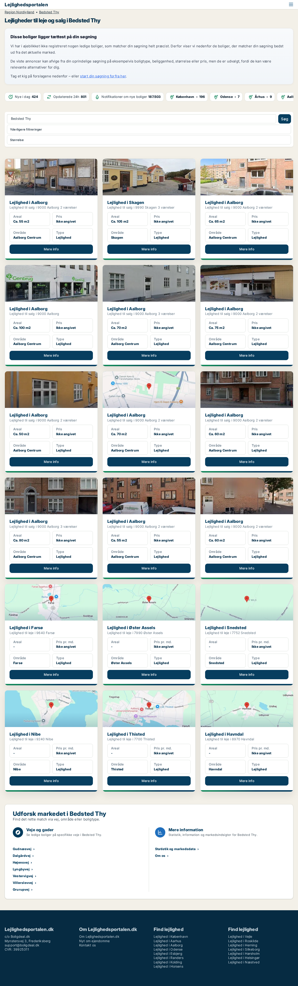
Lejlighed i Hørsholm (244, 953)
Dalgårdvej (21, 856)
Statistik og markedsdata (175, 849)
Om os (160, 856)
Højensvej (21, 862)
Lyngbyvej (21, 869)
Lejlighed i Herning (242, 945)
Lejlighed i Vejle (240, 936)
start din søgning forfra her (103, 76)
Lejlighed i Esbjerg (168, 953)
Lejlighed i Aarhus (167, 941)
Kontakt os (87, 945)
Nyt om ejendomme (94, 941)
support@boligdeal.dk (22, 945)
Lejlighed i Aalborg (168, 945)
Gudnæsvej (22, 849)
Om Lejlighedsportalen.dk (99, 936)
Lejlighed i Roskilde (243, 941)
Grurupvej (21, 889)
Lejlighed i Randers (168, 958)
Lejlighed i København (171, 936)
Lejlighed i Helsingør (244, 958)
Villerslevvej (23, 883)
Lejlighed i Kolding (168, 962)
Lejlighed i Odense (168, 949)
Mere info (51, 249)
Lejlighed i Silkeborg (244, 949)
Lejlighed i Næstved (244, 962)
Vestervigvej (23, 876)
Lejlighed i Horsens (168, 966)
